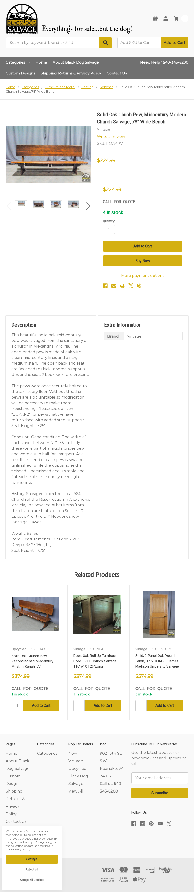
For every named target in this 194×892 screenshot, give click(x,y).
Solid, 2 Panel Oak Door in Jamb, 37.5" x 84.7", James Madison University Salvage (157, 661)
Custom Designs (20, 73)
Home (41, 62)
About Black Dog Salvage (76, 62)
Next (88, 206)
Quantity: (109, 221)
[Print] (122, 285)
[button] (160, 838)
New (72, 753)
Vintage (75, 761)
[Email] (113, 285)
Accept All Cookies (32, 880)
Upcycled (77, 768)
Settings (31, 859)
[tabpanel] (35, 652)
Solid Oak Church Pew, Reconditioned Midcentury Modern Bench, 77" (32, 661)
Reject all (32, 869)
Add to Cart (174, 42)
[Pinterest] (139, 285)
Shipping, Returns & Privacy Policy (71, 73)
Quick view (35, 614)
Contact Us (117, 73)
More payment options (142, 275)
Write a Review (111, 136)
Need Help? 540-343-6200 (164, 62)
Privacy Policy (20, 849)
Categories (15, 62)
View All (75, 791)
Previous (9, 206)
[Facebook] (105, 285)
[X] (130, 285)
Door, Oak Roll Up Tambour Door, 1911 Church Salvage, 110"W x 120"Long (95, 661)
